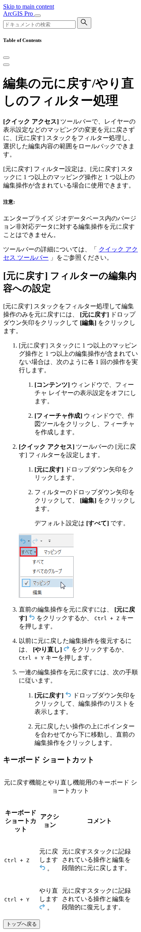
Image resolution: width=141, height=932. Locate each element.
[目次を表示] (6, 65)
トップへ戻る (21, 924)
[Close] (6, 57)
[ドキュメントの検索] (84, 23)
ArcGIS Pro (18, 13)
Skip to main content (28, 6)
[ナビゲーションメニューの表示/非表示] (37, 16)
